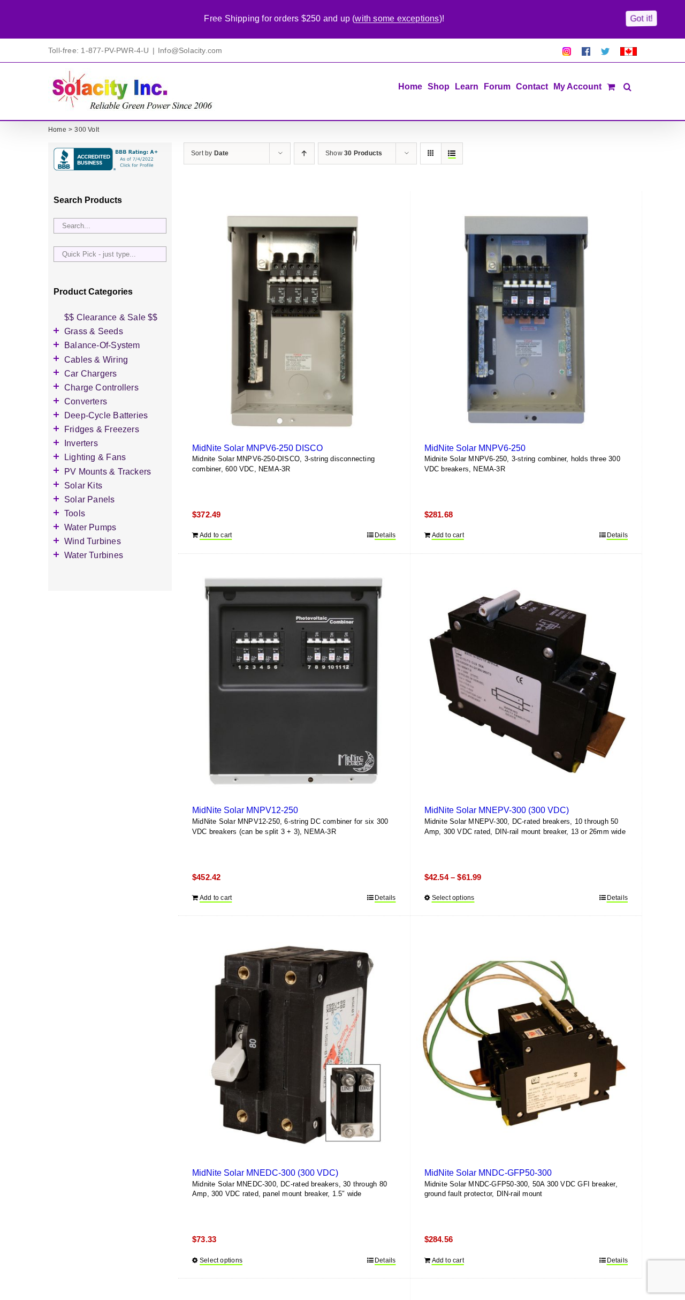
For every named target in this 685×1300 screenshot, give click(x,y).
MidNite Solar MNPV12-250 (245, 810)
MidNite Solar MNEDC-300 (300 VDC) (265, 1172)
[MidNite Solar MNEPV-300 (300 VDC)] (526, 683)
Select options (453, 897)
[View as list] (452, 153)
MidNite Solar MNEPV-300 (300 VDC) (496, 810)
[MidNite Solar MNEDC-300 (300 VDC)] (294, 1045)
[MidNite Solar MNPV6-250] (526, 321)
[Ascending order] (304, 153)
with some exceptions (397, 18)
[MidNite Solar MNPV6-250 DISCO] (294, 321)
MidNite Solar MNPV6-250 (475, 448)
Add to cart (216, 535)
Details (385, 535)
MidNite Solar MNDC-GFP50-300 (488, 1172)
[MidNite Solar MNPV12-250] (294, 683)
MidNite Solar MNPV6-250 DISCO (257, 448)
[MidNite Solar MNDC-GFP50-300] (526, 1045)
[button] (627, 86)
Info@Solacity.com (190, 50)
